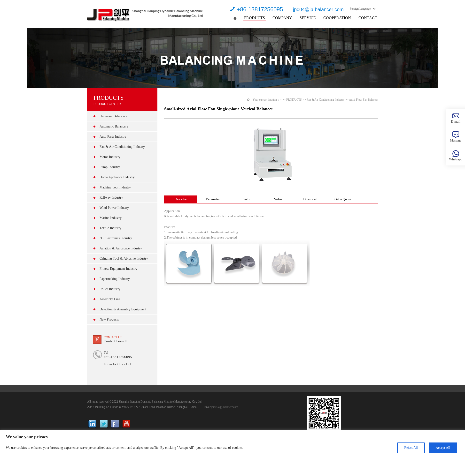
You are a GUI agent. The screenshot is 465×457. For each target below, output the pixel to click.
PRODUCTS (254, 18)
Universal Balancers (113, 116)
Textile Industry (110, 228)
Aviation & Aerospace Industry (121, 248)
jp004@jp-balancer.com (318, 9)
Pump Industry (110, 167)
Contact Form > (115, 341)
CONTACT (367, 18)
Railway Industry (111, 197)
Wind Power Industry (114, 208)
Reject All (411, 448)
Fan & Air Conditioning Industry (122, 147)
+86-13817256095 (260, 9)
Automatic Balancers (114, 126)
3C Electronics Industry (116, 238)
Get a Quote (342, 199)
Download (310, 199)
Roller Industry (110, 289)
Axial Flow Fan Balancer (363, 99)
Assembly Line (110, 299)
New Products (109, 319)
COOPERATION (337, 18)
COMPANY (282, 18)
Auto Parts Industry (113, 136)
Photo (245, 199)
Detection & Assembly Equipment (123, 309)
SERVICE (308, 18)
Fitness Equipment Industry (118, 268)
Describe (180, 199)
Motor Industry (110, 157)
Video (278, 199)
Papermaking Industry (115, 279)
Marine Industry (111, 218)
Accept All (443, 448)
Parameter (213, 199)
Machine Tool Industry (115, 187)
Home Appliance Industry (117, 177)
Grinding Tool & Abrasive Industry (124, 258)
